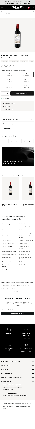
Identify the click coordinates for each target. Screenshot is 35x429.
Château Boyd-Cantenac (9, 254)
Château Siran (23, 243)
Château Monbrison (24, 261)
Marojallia (4, 269)
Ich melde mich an (17, 313)
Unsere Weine (15, 282)
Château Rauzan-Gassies (9, 236)
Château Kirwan (6, 240)
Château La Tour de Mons (26, 240)
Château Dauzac (23, 265)
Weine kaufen (5, 282)
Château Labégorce (24, 251)
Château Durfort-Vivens (8, 243)
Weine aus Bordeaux (9, 286)
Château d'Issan (6, 230)
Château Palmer (6, 227)
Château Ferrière (24, 254)
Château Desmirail (7, 246)
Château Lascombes (25, 230)
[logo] (17, 7)
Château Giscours (24, 224)
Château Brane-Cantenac (9, 233)
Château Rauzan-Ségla (25, 233)
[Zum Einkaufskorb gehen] (33, 8)
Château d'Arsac (6, 257)
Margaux (18, 57)
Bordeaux (12, 57)
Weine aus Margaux (23, 286)
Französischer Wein (27, 282)
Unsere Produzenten (8, 384)
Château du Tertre (7, 261)
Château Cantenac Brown (9, 251)
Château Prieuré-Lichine (26, 227)
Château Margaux (7, 224)
